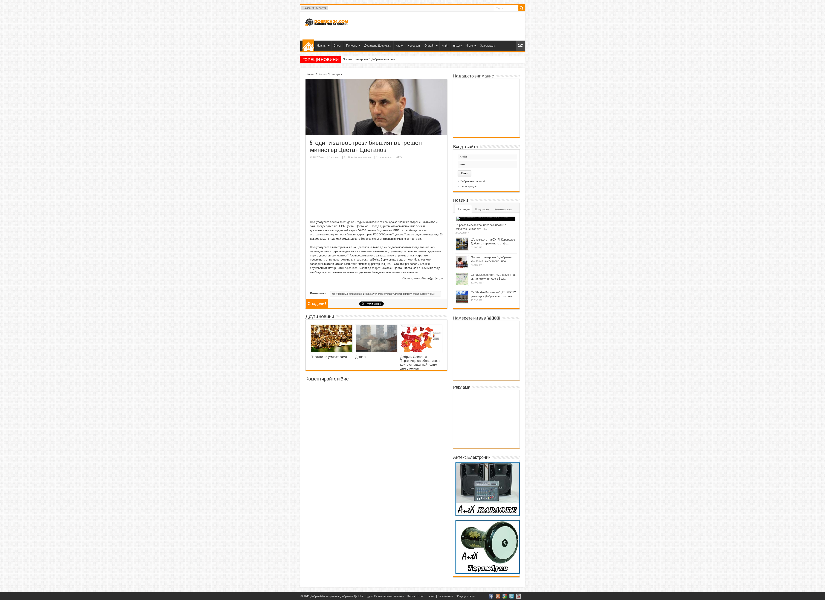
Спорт (337, 45)
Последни (463, 209)
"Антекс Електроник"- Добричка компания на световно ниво (381, 59)
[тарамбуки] (487, 572)
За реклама (487, 45)
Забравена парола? (472, 181)
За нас (431, 596)
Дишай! (360, 357)
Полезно (351, 45)
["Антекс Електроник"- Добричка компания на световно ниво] (462, 262)
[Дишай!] (376, 338)
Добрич (345, 596)
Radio (399, 45)
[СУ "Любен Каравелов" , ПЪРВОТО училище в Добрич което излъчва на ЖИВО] (462, 297)
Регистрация (468, 186)
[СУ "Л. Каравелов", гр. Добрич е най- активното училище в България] (462, 279)
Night (445, 45)
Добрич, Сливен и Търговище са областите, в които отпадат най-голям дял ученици (420, 362)
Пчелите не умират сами (328, 357)
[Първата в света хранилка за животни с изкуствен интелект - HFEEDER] (485, 219)
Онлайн (429, 45)
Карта (411, 596)
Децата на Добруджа (377, 45)
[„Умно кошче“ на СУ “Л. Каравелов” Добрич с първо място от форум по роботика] (462, 244)
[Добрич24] (327, 27)
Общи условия (465, 596)
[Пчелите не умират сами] (331, 338)
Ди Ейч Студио (363, 596)
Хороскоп (414, 45)
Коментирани (503, 209)
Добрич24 (316, 596)
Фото (469, 45)
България (335, 74)
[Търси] (521, 8)
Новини (321, 45)
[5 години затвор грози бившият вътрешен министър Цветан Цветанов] (376, 134)
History (457, 45)
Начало (308, 45)
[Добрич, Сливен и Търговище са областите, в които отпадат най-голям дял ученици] (421, 338)
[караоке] (487, 515)
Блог (421, 596)
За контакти (445, 596)
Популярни (482, 209)
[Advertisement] (443, 25)
